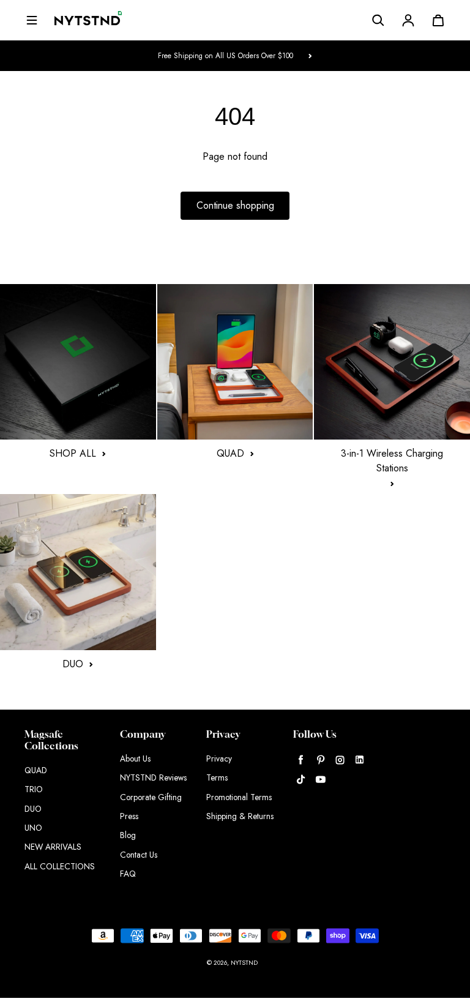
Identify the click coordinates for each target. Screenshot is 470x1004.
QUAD (35, 770)
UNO (33, 828)
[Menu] (31, 20)
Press (129, 816)
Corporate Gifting (151, 797)
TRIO (33, 789)
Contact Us (138, 855)
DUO (33, 809)
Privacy (219, 758)
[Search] (378, 20)
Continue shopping (235, 205)
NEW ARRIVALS (52, 847)
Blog (128, 835)
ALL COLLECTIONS (59, 866)
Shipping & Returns (240, 816)
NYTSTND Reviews (153, 777)
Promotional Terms (239, 797)
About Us (135, 758)
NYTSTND (244, 962)
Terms (217, 777)
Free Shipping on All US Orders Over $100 (225, 55)
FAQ (128, 873)
